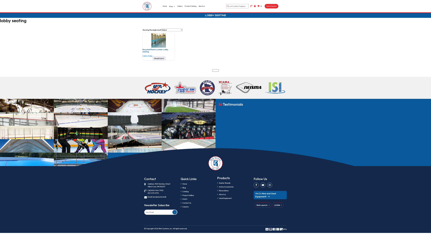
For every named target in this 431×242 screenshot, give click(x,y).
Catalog (185, 191)
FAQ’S (184, 199)
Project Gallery (188, 195)
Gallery (180, 6)
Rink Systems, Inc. (165, 228)
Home (165, 6)
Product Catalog (190, 6)
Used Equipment (225, 198)
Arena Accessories (226, 187)
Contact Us (186, 203)
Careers (185, 207)
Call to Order (148, 56)
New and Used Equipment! (265, 195)
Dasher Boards (224, 183)
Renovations (224, 190)
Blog (184, 188)
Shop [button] (171, 6)
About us (202, 6)
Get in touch (271, 6)
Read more (159, 58)
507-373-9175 (153, 193)
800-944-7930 (157, 190)
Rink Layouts (262, 205)
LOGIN (277, 205)
